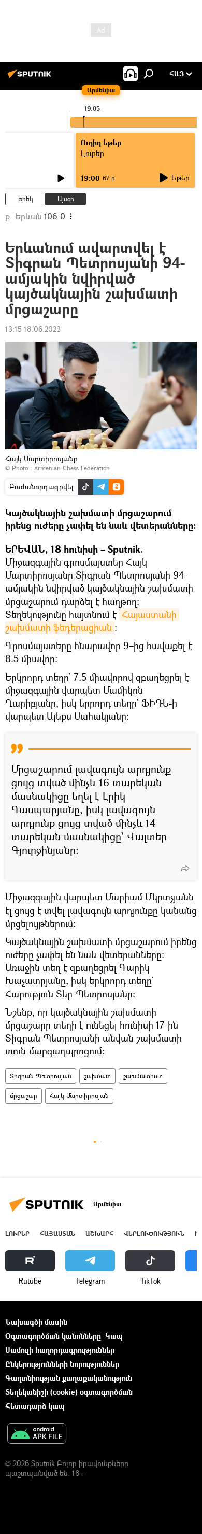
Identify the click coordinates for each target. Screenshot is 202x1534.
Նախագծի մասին (36, 1322)
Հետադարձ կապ (35, 1406)
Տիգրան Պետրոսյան (40, 1076)
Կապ (114, 1336)
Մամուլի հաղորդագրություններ (59, 1350)
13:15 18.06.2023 (33, 329)
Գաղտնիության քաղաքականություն (68, 1378)
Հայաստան (57, 1233)
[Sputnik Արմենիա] (31, 77)
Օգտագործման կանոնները (53, 1336)
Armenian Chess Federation (72, 467)
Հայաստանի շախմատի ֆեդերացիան (92, 621)
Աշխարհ (99, 1233)
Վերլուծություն (154, 1233)
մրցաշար (23, 1095)
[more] (185, 868)
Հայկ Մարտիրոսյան (79, 1095)
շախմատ (97, 1076)
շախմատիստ (143, 1076)
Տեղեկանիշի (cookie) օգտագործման (69, 1392)
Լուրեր (17, 1233)
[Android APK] (37, 1434)
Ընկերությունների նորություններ (62, 1364)
